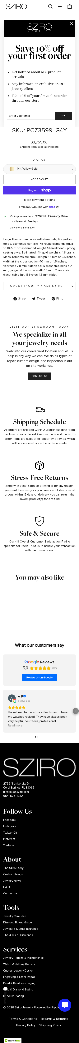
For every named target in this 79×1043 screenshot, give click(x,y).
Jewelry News (12, 881)
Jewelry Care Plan (14, 916)
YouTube (8, 845)
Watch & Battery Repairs (19, 964)
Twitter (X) (10, 833)
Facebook (9, 820)
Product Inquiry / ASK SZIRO (34, 285)
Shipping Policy (50, 1025)
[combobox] (39, 169)
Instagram (9, 826)
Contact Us (39, 376)
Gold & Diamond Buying (18, 989)
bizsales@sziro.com (16, 792)
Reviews (5, 998)
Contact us (10, 893)
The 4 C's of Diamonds (18, 935)
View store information (22, 227)
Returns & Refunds (54, 1019)
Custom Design (13, 874)
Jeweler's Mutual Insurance (20, 929)
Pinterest (9, 839)
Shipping (25, 146)
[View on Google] (12, 698)
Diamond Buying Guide (17, 922)
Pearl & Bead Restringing (19, 983)
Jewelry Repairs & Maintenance (23, 958)
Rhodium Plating (13, 996)
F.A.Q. (7, 887)
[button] (3, 711)
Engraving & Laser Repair (19, 977)
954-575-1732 (13, 796)
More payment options (39, 200)
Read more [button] (15, 725)
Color (39, 160)
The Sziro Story (13, 868)
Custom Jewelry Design (18, 971)
